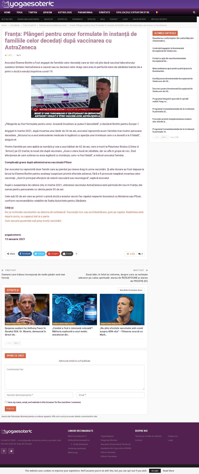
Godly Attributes (80, 444)
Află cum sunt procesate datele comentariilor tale (74, 416)
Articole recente (159, 19)
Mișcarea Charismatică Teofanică (115, 444)
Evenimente (77, 19)
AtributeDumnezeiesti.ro (79, 440)
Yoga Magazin (107, 436)
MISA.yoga (73, 452)
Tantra (32, 12)
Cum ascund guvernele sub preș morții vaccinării (33, 220)
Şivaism (47, 12)
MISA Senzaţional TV (77, 436)
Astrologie (65, 12)
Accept (154, 470)
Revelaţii (92, 19)
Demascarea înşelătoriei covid (17, 324)
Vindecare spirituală (77, 448)
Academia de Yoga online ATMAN (116, 448)
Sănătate (104, 12)
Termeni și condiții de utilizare (148, 436)
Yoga (20, 12)
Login (125, 19)
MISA (102, 19)
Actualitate (7, 19)
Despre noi (62, 19)
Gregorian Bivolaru (109, 440)
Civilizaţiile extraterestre (132, 12)
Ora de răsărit (139, 19)
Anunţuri (48, 19)
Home (7, 12)
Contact (114, 19)
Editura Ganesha (108, 452)
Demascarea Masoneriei (28, 19)
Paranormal (85, 12)
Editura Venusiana (109, 456)
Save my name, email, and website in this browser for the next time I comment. (44, 402)
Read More (168, 471)
